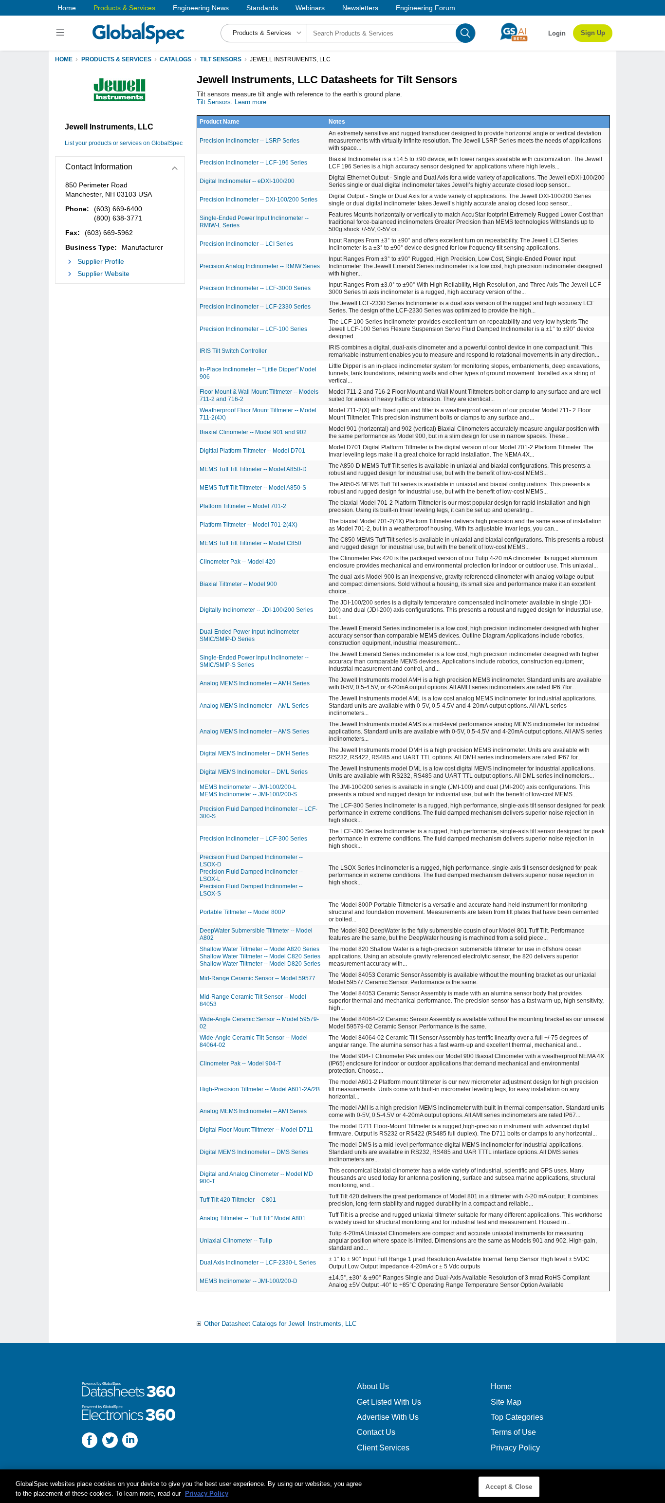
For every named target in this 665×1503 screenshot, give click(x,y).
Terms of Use (513, 1432)
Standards (262, 8)
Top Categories (517, 1417)
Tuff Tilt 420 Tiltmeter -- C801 (238, 1199)
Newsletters (360, 8)
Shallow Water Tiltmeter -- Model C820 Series (260, 956)
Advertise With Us (388, 1417)
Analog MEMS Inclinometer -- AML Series (254, 705)
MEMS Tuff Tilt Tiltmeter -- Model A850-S (253, 487)
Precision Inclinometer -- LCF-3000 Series (255, 288)
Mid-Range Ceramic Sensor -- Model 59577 (257, 978)
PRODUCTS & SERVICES (116, 59)
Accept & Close (508, 1486)
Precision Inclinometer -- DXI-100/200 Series (258, 199)
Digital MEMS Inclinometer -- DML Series (254, 772)
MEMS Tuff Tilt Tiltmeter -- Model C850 (250, 543)
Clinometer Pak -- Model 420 (238, 561)
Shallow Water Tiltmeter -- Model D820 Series (260, 963)
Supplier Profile (100, 261)
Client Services (383, 1448)
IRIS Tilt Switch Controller (233, 351)
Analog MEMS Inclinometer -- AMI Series (253, 1111)
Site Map (506, 1402)
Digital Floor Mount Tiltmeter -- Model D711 (256, 1129)
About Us (373, 1386)
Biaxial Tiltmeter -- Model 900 (238, 584)
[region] (332, 1486)
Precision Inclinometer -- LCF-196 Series (253, 162)
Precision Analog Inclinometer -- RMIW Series (260, 266)
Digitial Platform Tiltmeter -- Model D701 (252, 450)
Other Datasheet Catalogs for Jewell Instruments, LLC (280, 1323)
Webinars (310, 8)
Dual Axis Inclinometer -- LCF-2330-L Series (258, 1262)
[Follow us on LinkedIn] (130, 1441)
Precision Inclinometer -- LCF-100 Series (253, 329)
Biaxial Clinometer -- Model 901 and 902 (253, 432)
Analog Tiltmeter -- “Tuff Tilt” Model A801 (253, 1218)
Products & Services (124, 8)
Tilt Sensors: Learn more (231, 102)
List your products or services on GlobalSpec (124, 143)
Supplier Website (103, 273)
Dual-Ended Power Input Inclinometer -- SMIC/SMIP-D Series (252, 635)
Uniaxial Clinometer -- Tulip (236, 1240)
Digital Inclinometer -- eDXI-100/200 (247, 181)
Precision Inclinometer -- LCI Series (246, 243)
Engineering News (201, 8)
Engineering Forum (425, 8)
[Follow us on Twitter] (110, 1441)
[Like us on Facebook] (89, 1441)
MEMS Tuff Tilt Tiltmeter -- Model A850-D (253, 469)
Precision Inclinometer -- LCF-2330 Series (255, 306)
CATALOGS (175, 59)
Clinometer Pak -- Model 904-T (240, 1063)
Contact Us (376, 1432)
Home (66, 8)
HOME (64, 59)
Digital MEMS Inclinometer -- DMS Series (254, 1152)
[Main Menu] (61, 33)
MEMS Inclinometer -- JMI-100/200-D (248, 1281)
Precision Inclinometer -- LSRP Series (249, 140)
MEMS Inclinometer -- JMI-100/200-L (248, 787)
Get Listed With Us (389, 1402)
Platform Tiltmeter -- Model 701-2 (243, 506)
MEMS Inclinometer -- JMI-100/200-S (248, 794)
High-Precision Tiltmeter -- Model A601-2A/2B (260, 1089)
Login (557, 33)
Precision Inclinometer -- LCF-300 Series (253, 838)
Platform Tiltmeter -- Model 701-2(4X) (248, 524)
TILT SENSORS (220, 59)
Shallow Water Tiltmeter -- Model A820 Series (259, 949)
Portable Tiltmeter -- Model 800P (242, 912)
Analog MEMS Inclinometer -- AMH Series (255, 683)
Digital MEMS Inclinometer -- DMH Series (254, 753)
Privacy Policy (515, 1448)
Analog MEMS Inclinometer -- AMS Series (254, 731)
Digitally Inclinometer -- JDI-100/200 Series (256, 609)
